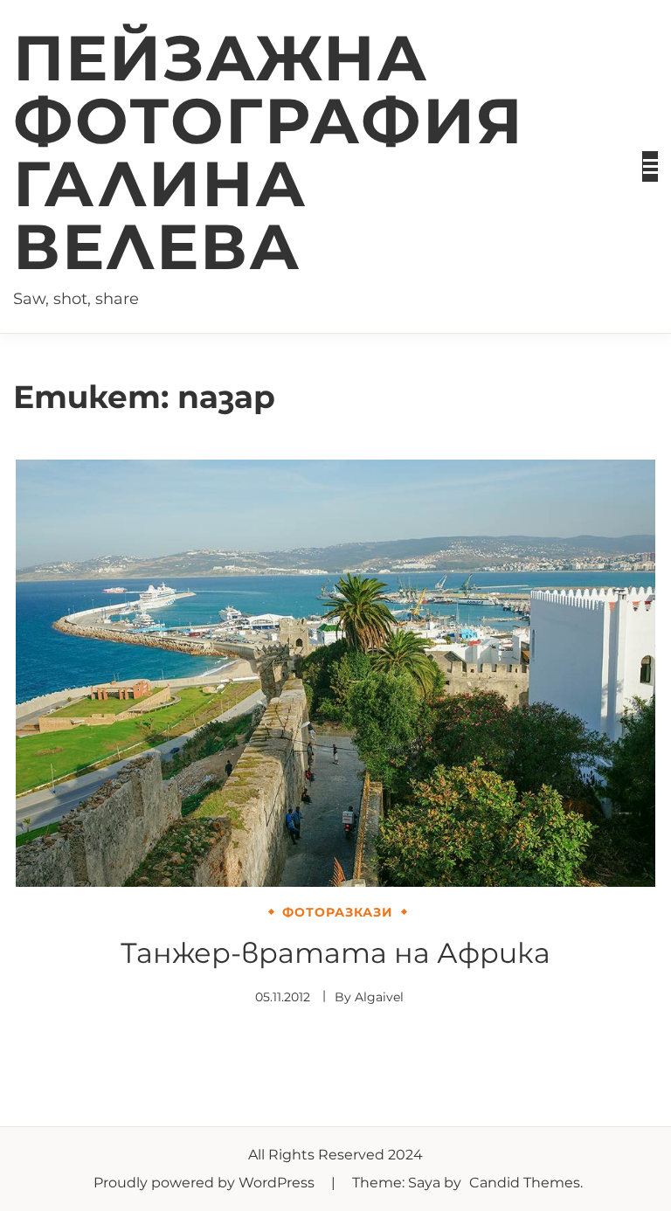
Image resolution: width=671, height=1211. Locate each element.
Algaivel (379, 997)
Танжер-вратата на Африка (335, 953)
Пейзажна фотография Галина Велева (268, 152)
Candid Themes (524, 1182)
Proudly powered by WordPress (205, 1182)
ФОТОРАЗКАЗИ (337, 912)
